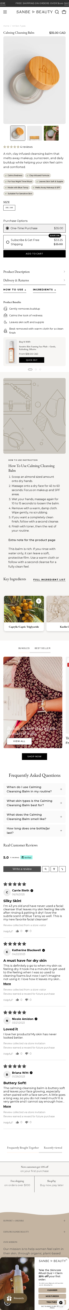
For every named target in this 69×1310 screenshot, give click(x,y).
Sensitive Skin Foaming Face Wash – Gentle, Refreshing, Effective (37, 348)
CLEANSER (52, 1290)
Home (6, 26)
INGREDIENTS (44, 289)
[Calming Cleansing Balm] (17, 133)
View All (19, 741)
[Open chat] (61, 1303)
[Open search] (45, 869)
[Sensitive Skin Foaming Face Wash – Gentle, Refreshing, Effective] (11, 351)
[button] (56, 12)
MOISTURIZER (52, 1296)
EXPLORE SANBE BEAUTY (16, 1231)
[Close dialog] (66, 1260)
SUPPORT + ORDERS (13, 1220)
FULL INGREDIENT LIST (49, 579)
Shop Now (34, 756)
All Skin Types (18, 26)
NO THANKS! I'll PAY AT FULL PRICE (52, 1307)
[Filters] (54, 869)
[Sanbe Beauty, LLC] (35, 12)
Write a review (22, 869)
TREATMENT (52, 1302)
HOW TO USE (14, 289)
